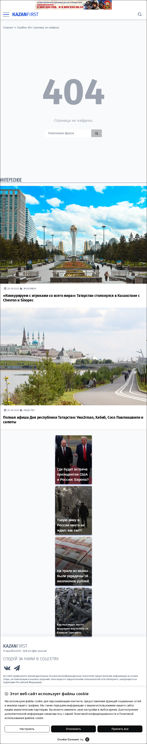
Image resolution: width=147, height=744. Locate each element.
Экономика (30, 288)
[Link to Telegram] (17, 669)
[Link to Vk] (7, 669)
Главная (8, 27)
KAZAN (25, 14)
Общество (29, 410)
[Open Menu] (6, 14)
